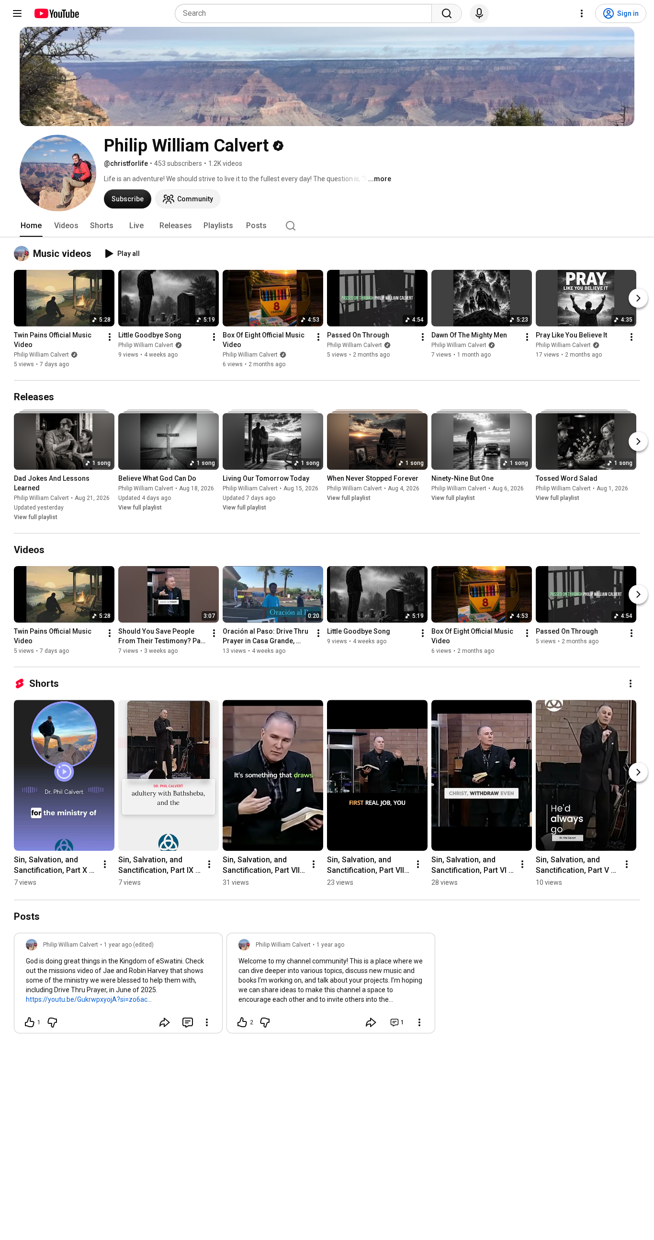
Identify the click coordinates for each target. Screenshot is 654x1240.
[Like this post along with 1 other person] (29, 1022)
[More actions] (109, 337)
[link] (118, 986)
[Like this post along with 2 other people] (242, 1022)
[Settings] (581, 13)
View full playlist (35, 517)
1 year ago (330, 944)
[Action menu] (206, 1022)
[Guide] (17, 13)
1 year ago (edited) (129, 944)
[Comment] (187, 1022)
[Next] (638, 298)
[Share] (164, 1022)
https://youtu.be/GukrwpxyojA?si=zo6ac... (89, 999)
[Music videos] (23, 253)
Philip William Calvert (41, 354)
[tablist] (327, 225)
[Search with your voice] (479, 13)
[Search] (446, 13)
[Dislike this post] (52, 1022)
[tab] (31, 225)
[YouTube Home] (56, 13)
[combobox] (306, 13)
